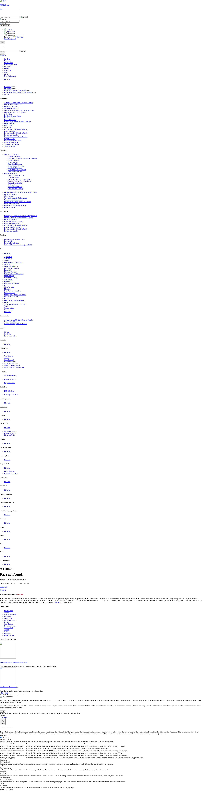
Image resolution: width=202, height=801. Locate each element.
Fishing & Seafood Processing (14, 274)
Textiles (6, 306)
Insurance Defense (10, 173)
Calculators (8, 363)
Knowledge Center (10, 65)
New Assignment (10, 39)
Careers (6, 74)
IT (5, 285)
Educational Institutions (12, 268)
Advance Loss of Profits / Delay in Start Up (18, 103)
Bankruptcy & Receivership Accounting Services (20, 192)
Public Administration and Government (17, 92)
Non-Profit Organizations (12, 291)
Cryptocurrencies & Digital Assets (15, 198)
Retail (6, 302)
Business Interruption (11, 106)
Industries (7, 61)
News (6, 72)
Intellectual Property (15, 168)
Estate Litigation (13, 160)
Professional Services (11, 296)
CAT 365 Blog (9, 360)
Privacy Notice (9, 635)
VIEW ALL (4, 693)
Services (7, 59)
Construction (8, 266)
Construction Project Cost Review (15, 324)
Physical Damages (10, 131)
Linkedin (7, 80)
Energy (6, 270)
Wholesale (7, 312)
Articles (6, 358)
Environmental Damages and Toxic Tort (17, 202)
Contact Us (8, 618)
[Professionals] (9, 31)
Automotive (8, 259)
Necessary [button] (3, 736)
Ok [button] (1, 715)
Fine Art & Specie (10, 120)
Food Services (9, 276)
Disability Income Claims (12, 116)
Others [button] (2, 783)
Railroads (7, 298)
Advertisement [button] (5, 778)
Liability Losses (9, 123)
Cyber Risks (8, 114)
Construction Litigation (12, 322)
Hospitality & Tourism (11, 283)
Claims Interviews (10, 376)
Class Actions (8, 196)
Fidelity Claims (9, 118)
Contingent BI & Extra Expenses (15, 112)
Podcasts (7, 362)
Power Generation (10, 336)
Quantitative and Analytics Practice (15, 137)
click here (57, 602)
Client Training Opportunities (14, 367)
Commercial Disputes (11, 154)
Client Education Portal (12, 365)
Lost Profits (8, 125)
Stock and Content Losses (12, 141)
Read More (3, 717)
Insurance (7, 87)
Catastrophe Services (11, 108)
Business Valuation (10, 194)
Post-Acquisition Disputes (17, 170)
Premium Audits (9, 207)
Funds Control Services (16, 166)
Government (8, 279)
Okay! (3, 711)
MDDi (6, 94)
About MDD (8, 628)
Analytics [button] (3, 772)
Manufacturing (9, 287)
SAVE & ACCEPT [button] (6, 789)
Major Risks (8, 127)
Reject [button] (4, 715)
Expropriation (13, 162)
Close (2, 53)
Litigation (7, 89)
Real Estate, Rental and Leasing (14, 300)
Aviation (7, 260)
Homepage (3, 587)
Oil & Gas (7, 334)
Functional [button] (3, 760)
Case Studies (8, 356)
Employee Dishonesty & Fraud (14, 239)
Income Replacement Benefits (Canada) (17, 122)
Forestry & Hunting (10, 278)
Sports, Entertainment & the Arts (15, 304)
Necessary (6, 738)
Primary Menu (5, 25)
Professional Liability (11, 135)
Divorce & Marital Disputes (13, 200)
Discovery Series (9, 379)
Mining (6, 332)
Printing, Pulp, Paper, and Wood (15, 295)
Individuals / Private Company (14, 90)
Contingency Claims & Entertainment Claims (19, 110)
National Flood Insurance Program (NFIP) (18, 245)
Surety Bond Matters (11, 142)
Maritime (7, 289)
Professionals (8, 63)
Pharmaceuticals (9, 293)
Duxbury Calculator (10, 394)
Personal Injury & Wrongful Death (15, 129)
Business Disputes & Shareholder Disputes (22, 158)
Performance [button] (4, 766)
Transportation (9, 308)
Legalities (7, 633)
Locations (7, 66)
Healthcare (7, 281)
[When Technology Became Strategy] (8, 683)
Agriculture (8, 257)
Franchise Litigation (15, 164)
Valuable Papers (9, 146)
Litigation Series (9, 383)
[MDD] (3, 590)
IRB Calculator (9, 391)
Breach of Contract (14, 156)
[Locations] (8, 29)
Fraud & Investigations (11, 204)
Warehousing (8, 310)
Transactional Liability (11, 144)
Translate (20, 37)
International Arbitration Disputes (15, 205)
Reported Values (9, 139)
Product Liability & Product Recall (15, 133)
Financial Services (10, 272)
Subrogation (12, 185)
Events (6, 68)
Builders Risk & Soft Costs (13, 104)
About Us (7, 70)
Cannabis (7, 264)
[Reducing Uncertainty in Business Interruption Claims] (8, 658)
